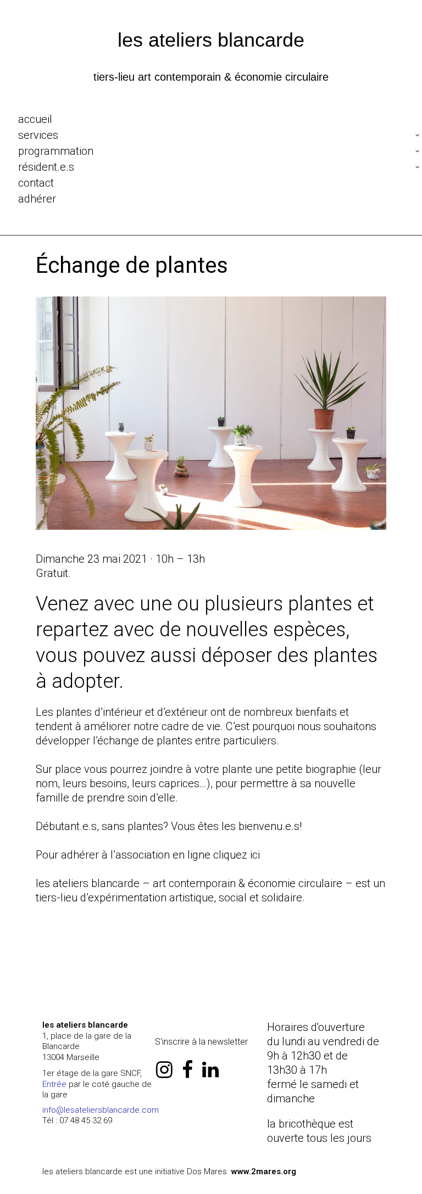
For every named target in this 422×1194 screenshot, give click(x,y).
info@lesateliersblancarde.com (100, 1110)
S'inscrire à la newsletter (201, 1041)
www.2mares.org (263, 1171)
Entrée (54, 1084)
